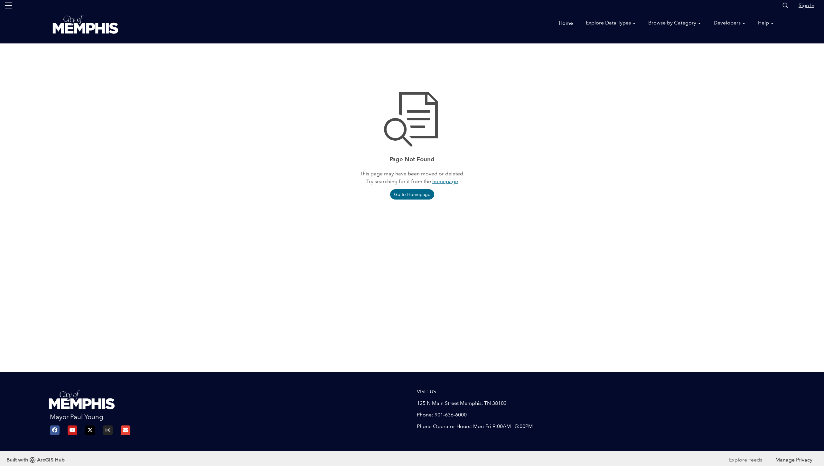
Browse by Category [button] (673, 23)
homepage (445, 181)
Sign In (806, 5)
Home (566, 23)
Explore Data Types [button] (609, 23)
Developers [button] (728, 23)
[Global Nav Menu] (8, 5)
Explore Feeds (745, 460)
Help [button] (764, 23)
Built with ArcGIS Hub (35, 460)
